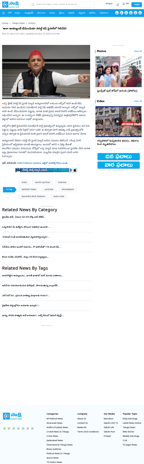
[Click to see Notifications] (118, 5)
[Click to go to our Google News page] (140, 12)
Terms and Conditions (88, 432)
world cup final (42, 182)
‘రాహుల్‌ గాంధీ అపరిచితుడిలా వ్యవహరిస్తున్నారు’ (44, 237)
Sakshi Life (109, 427)
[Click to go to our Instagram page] (131, 12)
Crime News (52, 436)
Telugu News (129, 427)
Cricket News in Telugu (58, 432)
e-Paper (107, 436)
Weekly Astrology (131, 436)
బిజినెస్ (71, 13)
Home (5, 23)
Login (137, 4)
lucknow (62, 182)
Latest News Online (132, 423)
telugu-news (18, 23)
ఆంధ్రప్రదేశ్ (29, 13)
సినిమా (52, 13)
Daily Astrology (130, 419)
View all (138, 51)
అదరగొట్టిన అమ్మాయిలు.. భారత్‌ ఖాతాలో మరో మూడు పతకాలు (46, 275)
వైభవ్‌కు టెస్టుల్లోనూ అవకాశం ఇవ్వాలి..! (46, 305)
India (24, 182)
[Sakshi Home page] (10, 4)
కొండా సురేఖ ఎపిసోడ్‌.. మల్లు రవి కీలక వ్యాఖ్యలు (46, 257)
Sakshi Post (109, 432)
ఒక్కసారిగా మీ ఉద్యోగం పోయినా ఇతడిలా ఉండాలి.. (45, 227)
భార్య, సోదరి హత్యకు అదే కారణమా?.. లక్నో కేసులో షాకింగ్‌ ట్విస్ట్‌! (45, 315)
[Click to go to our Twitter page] (126, 12)
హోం (10, 13)
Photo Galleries (54, 449)
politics (31, 23)
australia (49, 189)
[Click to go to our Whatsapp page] (121, 12)
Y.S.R (125, 440)
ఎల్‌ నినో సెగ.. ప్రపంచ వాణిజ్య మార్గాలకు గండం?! (44, 295)
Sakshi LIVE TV (111, 423)
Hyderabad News (55, 440)
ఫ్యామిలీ (82, 13)
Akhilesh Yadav (29, 189)
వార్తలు (17, 13)
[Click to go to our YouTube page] (135, 12)
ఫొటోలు (92, 13)
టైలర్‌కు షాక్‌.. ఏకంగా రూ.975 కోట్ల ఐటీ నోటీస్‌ (45, 217)
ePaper (109, 4)
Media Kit (81, 427)
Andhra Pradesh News (57, 427)
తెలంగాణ (41, 13)
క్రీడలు (61, 13)
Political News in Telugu (58, 453)
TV (127, 4)
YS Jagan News (130, 445)
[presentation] (99, 71)
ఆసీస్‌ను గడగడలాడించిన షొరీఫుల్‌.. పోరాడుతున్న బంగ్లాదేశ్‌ (46, 285)
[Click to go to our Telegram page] (28, 428)
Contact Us (82, 423)
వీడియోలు (104, 13)
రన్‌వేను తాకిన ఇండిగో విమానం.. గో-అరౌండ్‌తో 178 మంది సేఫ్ (46, 247)
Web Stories (128, 432)
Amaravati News (54, 423)
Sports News (52, 458)
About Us (81, 419)
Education (108, 419)
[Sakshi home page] (12, 416)
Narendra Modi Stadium (33, 196)
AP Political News (55, 419)
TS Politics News (54, 462)
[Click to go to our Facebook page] (117, 12)
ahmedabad (68, 189)
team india (59, 196)
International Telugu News (60, 445)
